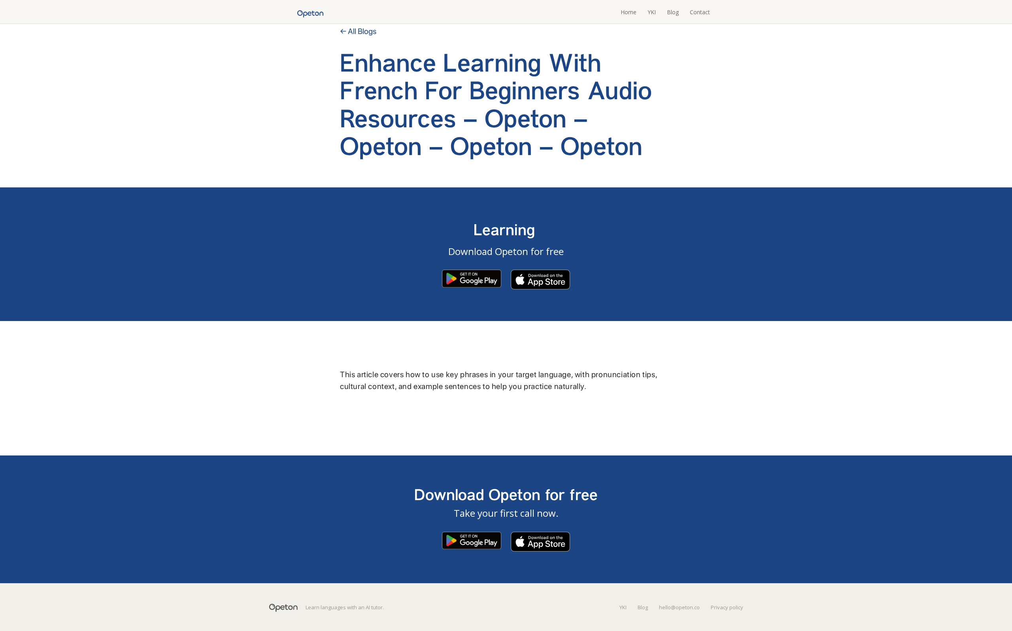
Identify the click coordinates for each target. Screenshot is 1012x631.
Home (628, 12)
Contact (700, 12)
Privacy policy (727, 607)
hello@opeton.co (679, 607)
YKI (652, 12)
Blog (673, 12)
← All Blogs (358, 31)
